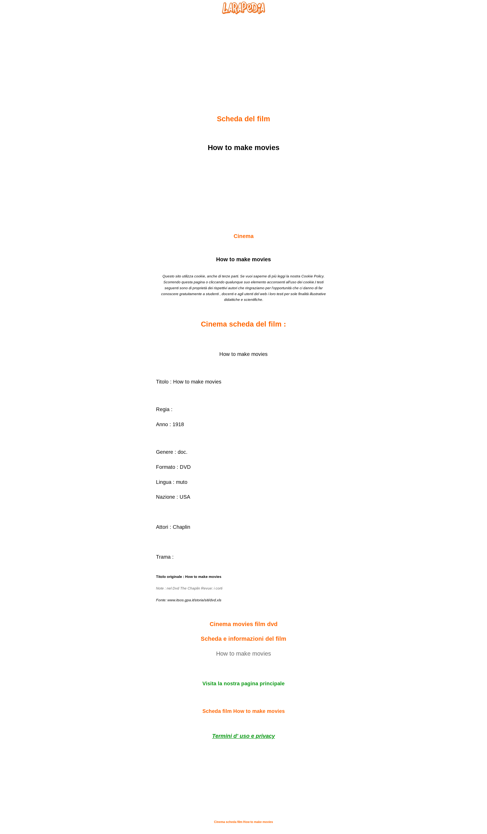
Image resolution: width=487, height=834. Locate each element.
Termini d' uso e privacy (243, 736)
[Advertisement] (243, 55)
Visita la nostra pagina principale (243, 683)
